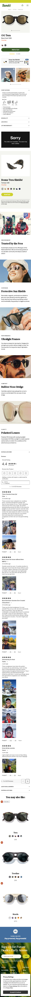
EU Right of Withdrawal (13, 973)
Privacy (3, 967)
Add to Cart (15, 50)
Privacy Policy (9, 988)
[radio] (24, 61)
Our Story (26, 967)
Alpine (9, 9)
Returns (12, 970)
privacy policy (5, 962)
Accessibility (5, 970)
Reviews (25, 973)
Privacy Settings (13, 986)
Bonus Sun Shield (24, 202)
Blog (24, 970)
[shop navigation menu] (27, 5)
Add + (27, 59)
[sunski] (6, 5)
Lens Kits (13, 967)
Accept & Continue (15, 992)
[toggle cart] (22, 5)
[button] (11, 30)
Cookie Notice (3, 973)
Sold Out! (7, 194)
